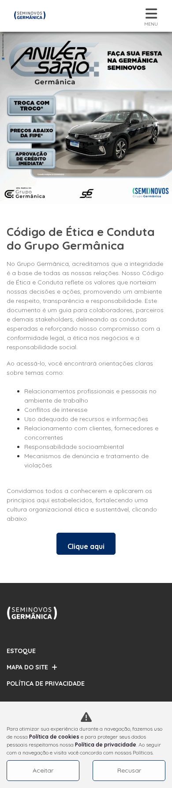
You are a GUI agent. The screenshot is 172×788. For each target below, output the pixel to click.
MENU (151, 24)
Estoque (21, 651)
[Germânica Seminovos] (29, 16)
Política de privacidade (105, 744)
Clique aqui (86, 546)
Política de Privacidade (46, 683)
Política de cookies (54, 736)
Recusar (129, 770)
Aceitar (43, 770)
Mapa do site (27, 667)
